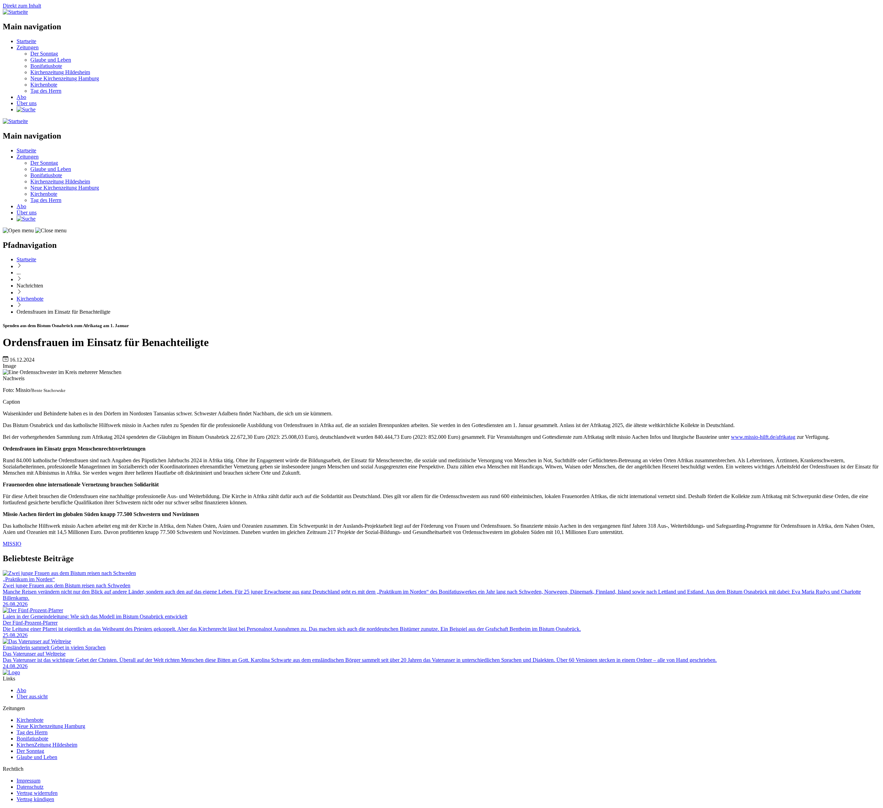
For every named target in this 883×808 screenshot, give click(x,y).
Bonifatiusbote (46, 66)
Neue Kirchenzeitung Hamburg (64, 78)
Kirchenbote (43, 85)
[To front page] (11, 672)
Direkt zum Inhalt (22, 6)
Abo (21, 97)
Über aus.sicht (32, 696)
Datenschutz (30, 787)
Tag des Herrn (45, 91)
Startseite (26, 41)
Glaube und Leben (50, 60)
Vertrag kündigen (35, 799)
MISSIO (12, 544)
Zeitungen (28, 47)
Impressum (28, 781)
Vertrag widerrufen (37, 793)
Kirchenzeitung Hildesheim (60, 72)
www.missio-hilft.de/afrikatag (763, 437)
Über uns (27, 103)
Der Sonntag (44, 54)
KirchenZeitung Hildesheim (47, 745)
